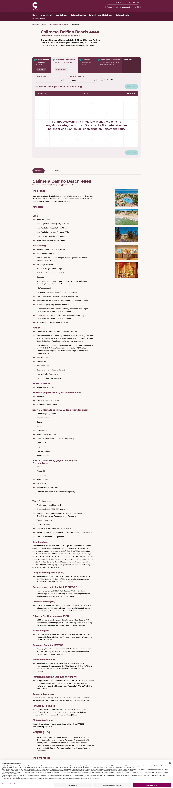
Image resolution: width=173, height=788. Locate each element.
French (135, 16)
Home (34, 15)
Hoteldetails (38, 171)
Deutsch (136, 7)
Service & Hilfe (131, 3)
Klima (57, 171)
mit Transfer (108, 79)
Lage (48, 171)
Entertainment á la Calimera (100, 15)
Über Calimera (61, 15)
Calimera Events (122, 15)
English (135, 11)
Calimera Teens (38, 19)
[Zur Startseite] (35, 6)
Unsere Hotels (46, 15)
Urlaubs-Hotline (120, 3)
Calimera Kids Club (78, 15)
